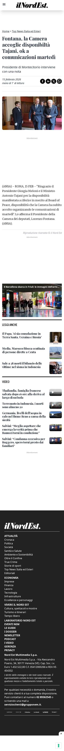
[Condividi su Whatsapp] (59, 81)
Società (8, 547)
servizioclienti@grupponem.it (22, 704)
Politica (8, 543)
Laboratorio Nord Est (20, 620)
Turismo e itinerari (15, 612)
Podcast (10, 639)
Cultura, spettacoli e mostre (20, 608)
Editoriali (9, 573)
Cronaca (9, 539)
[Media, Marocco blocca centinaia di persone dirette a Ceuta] (55, 353)
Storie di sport (12, 565)
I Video (9, 642)
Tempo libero (12, 616)
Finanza (8, 585)
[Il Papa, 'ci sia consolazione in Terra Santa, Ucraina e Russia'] (55, 338)
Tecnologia (10, 592)
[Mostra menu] (4, 4)
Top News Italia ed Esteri (26, 31)
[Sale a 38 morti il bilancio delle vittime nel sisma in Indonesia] (55, 368)
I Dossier (10, 631)
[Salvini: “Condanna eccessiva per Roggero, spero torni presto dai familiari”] (55, 440)
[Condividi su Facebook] (42, 81)
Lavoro (8, 589)
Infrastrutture (12, 596)
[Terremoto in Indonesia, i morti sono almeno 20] (55, 405)
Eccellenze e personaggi (18, 600)
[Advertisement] (32, 18)
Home (5, 31)
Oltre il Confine (13, 558)
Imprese (9, 581)
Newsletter (12, 635)
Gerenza (10, 646)
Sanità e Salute (13, 551)
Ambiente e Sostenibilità (18, 554)
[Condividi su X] (53, 81)
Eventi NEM (11, 624)
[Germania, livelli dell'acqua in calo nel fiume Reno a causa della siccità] (55, 414)
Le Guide (10, 628)
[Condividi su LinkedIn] (48, 81)
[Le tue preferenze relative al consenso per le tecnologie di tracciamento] (59, 746)
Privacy (9, 650)
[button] (32, 299)
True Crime (10, 562)
